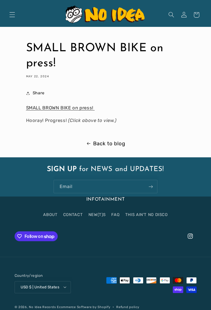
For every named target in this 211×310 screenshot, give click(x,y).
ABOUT (50, 214)
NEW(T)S (97, 214)
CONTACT (73, 214)
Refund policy (127, 307)
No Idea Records (42, 307)
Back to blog (109, 143)
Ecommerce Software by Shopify (83, 307)
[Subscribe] (151, 186)
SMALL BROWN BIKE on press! (60, 107)
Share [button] (39, 92)
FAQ (115, 214)
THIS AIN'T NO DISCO (146, 214)
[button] (12, 14)
